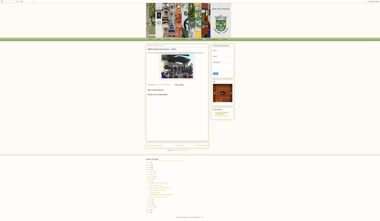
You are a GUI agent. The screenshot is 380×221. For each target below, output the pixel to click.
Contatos (224, 39)
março (151, 204)
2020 (149, 162)
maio (150, 200)
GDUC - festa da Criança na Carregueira (159, 187)
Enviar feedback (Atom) (180, 150)
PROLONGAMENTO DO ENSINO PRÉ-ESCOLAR (161, 194)
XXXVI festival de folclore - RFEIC (158, 197)
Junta (158, 39)
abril (150, 202)
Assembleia (167, 39)
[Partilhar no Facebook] (181, 85)
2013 (149, 212)
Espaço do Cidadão (196, 39)
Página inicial (179, 145)
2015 (149, 169)
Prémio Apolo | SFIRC (154, 192)
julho (150, 181)
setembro (152, 176)
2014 (149, 209)
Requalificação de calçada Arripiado (158, 183)
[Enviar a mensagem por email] (175, 85)
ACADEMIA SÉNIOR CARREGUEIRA (221, 113)
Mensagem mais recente (155, 145)
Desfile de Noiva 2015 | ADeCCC (157, 190)
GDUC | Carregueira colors (156, 185)
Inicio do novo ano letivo (222, 116)
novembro (152, 171)
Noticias (150, 39)
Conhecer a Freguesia (181, 39)
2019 (149, 165)
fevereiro (151, 206)
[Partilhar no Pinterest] (183, 85)
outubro (151, 174)
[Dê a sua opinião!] (177, 85)
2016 (149, 167)
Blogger (202, 217)
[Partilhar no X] (179, 85)
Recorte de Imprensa (212, 39)
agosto (151, 178)
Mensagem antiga (201, 145)
